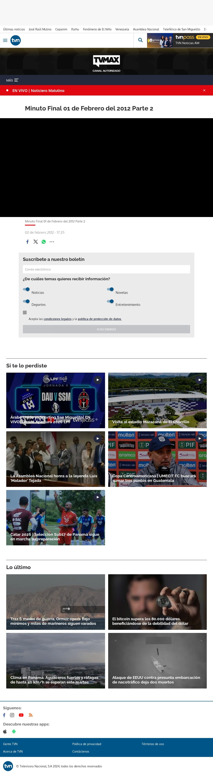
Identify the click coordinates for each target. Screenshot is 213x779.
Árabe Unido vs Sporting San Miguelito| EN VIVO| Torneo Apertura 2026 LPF (50, 419)
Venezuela (122, 29)
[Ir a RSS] (31, 715)
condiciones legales (58, 319)
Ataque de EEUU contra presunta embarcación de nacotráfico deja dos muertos (156, 679)
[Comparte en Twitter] (35, 242)
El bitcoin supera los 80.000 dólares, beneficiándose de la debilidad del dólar (150, 621)
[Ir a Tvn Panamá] (72, 40)
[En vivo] (177, 36)
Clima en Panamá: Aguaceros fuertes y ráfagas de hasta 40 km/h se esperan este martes (54, 679)
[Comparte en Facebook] (27, 242)
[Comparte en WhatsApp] (44, 242)
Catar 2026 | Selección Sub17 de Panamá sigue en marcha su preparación (54, 536)
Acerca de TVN (13, 751)
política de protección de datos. (100, 319)
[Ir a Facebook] (5, 715)
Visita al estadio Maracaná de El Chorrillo (150, 421)
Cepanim (61, 29)
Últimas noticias (14, 29)
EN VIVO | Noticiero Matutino (38, 90)
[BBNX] (8, 766)
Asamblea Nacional (146, 29)
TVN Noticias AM (187, 43)
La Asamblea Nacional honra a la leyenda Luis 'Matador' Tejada (53, 478)
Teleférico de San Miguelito (181, 29)
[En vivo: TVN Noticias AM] (160, 40)
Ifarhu (75, 29)
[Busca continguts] (140, 40)
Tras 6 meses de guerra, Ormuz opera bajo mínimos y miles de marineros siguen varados (53, 621)
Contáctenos (80, 751)
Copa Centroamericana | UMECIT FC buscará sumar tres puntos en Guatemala (154, 478)
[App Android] (14, 731)
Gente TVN (10, 744)
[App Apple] (5, 731)
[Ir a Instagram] (13, 715)
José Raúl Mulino (40, 29)
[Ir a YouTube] (22, 715)
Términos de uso (153, 744)
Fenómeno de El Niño (97, 29)
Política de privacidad (86, 744)
